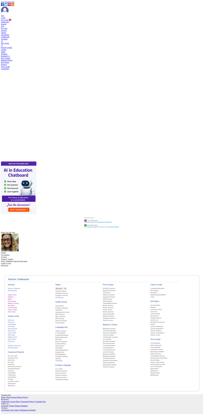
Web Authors (154, 369)
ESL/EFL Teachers (61, 371)
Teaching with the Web (157, 364)
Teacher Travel (155, 335)
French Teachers (60, 373)
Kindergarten (12, 324)
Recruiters (153, 293)
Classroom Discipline (110, 333)
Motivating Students (109, 356)
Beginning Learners (109, 328)
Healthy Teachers (156, 318)
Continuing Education (157, 288)
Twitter (11, 406)
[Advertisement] (11, 152)
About (8, 397)
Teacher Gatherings (156, 326)
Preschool (11, 322)
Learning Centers (13, 381)
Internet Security (155, 354)
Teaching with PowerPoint (158, 358)
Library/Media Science (110, 303)
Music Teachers (60, 316)
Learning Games (108, 348)
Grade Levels (12, 295)
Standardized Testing (109, 365)
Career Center (12, 310)
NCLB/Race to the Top (157, 322)
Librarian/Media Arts (61, 350)
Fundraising (11, 375)
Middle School (12, 337)
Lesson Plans (15, 402)
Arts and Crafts (12, 356)
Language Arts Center (62, 312)
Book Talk (58, 339)
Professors (11, 341)
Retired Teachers (108, 312)
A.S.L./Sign (58, 369)
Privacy (25, 397)
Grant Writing (12, 377)
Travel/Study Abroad (61, 379)
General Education (109, 343)
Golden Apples (107, 301)
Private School (107, 310)
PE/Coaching (59, 318)
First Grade (11, 326)
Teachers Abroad (60, 291)
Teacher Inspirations (156, 328)
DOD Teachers (107, 299)
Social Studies (60, 323)
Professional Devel (109, 358)
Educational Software (157, 352)
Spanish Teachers (61, 377)
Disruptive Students (109, 341)
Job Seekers (154, 290)
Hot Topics (5, 62)
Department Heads (109, 297)
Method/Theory (7, 60)
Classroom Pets (13, 358)
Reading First (59, 352)
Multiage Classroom (14, 345)
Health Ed (58, 310)
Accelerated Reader (61, 335)
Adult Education (13, 348)
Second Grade (12, 328)
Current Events (155, 314)
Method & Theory (13, 303)
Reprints (32, 410)
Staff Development (109, 362)
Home (3, 397)
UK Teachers (59, 297)
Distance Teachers (109, 295)
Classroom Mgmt (108, 335)
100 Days (11, 371)
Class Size (153, 311)
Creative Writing (60, 344)
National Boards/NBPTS (158, 295)
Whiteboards (154, 375)
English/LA (5, 56)
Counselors (106, 293)
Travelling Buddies (14, 369)
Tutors (152, 297)
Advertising (5, 410)
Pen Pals (11, 362)
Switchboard (12, 383)
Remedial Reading (61, 356)
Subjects (4, 54)
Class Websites (155, 347)
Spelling (58, 358)
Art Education (59, 306)
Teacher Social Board (157, 333)
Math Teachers (60, 314)
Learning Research (109, 350)
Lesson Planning (108, 352)
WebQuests (11, 386)
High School (12, 339)
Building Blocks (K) (61, 337)
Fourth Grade (12, 333)
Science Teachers (61, 321)
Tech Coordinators (156, 366)
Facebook (4, 406)
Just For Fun (154, 320)
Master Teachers (108, 305)
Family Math (12, 373)
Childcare (11, 320)
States (3, 52)
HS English (59, 348)
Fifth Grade (11, 335)
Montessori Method (109, 354)
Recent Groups (6, 48)
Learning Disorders (109, 345)
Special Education (109, 314)
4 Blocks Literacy (60, 331)
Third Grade (11, 331)
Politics (152, 324)
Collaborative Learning (110, 337)
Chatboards (5, 37)
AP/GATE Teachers (109, 288)
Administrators (12, 290)
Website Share (155, 373)
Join (2, 16)
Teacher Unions (108, 320)
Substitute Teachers (109, 318)
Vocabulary (59, 361)
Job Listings (14, 410)
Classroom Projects (16, 352)
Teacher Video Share (157, 362)
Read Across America (14, 366)
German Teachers (61, 375)
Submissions (24, 410)
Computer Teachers (156, 349)
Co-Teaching (107, 339)
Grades (3, 50)
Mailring (24, 406)
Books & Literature (61, 341)
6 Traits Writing (60, 333)
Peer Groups (5, 58)
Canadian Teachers (61, 295)
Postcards (11, 364)
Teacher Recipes (155, 331)
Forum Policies (16, 397)
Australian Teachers (61, 293)
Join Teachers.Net (7, 2)
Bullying (153, 307)
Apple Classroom (156, 345)
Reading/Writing (60, 354)
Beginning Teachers (109, 290)
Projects (4, 65)
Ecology (10, 379)
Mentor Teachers (108, 307)
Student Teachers (108, 316)
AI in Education (91, 220)
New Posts (5, 44)
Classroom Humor (156, 309)
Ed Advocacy (154, 316)
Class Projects (12, 307)
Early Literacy (59, 346)
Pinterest (18, 406)
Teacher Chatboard (14, 288)
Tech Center (5, 67)
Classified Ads (40, 402)
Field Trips (11, 360)
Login (3, 18)
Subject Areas (61, 302)
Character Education (109, 331)
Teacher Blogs (155, 360)
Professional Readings (110, 360)
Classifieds (5, 69)
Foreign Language (63, 365)
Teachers (4, 40)
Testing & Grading (108, 367)
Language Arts (61, 327)
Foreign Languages (61, 308)
